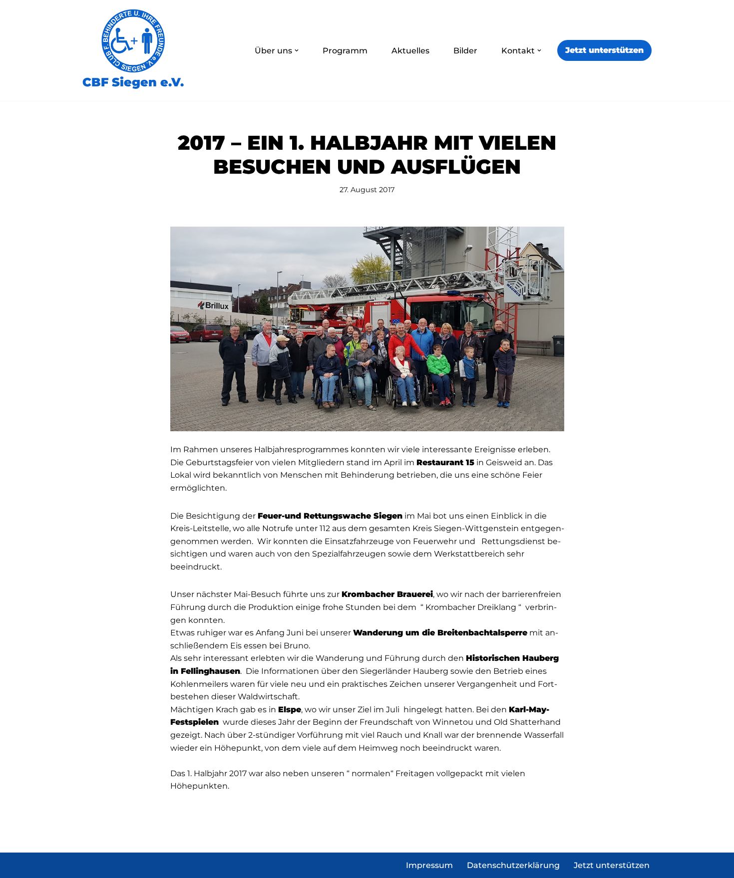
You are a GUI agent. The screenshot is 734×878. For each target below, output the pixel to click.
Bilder (465, 50)
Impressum (429, 865)
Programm (345, 50)
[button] (297, 50)
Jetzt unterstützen (604, 50)
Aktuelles (410, 50)
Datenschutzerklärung (513, 865)
